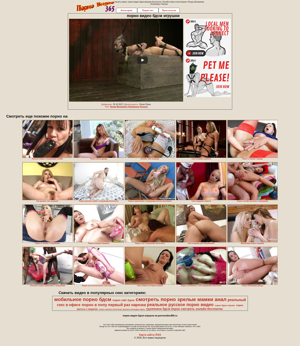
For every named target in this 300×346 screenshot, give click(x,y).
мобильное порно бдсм (82, 299)
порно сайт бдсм (123, 300)
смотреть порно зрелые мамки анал (181, 299)
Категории (126, 10)
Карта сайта (146, 334)
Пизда (113, 107)
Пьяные (144, 107)
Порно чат (147, 10)
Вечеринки (122, 107)
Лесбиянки (133, 107)
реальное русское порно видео (180, 304)
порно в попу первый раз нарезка (114, 305)
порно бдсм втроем (225, 305)
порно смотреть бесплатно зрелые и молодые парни (122, 309)
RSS (158, 334)
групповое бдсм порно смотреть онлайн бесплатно (184, 308)
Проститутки (169, 10)
